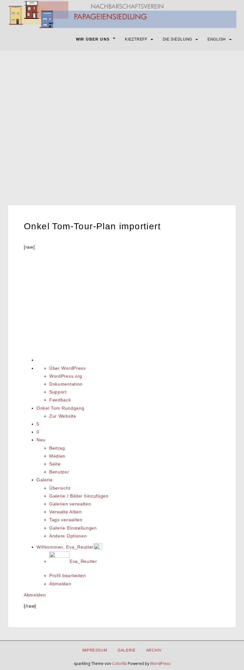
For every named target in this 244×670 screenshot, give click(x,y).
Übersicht (59, 488)
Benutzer (59, 471)
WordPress (160, 663)
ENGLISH (216, 39)
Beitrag (57, 448)
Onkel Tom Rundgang (61, 408)
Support (58, 391)
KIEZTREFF (136, 39)
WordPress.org (65, 376)
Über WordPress (67, 368)
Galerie (45, 479)
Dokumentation (66, 384)
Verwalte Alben (65, 511)
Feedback (60, 399)
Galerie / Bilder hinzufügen (79, 495)
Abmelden (60, 583)
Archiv (154, 650)
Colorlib (119, 663)
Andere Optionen (68, 535)
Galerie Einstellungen (73, 527)
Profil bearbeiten (67, 575)
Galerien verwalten (70, 503)
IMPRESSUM (94, 650)
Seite (55, 463)
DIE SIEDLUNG (177, 39)
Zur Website (62, 416)
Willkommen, (65, 547)
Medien (57, 456)
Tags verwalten (66, 519)
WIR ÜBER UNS (93, 39)
